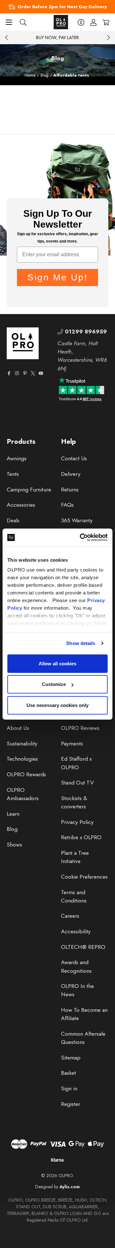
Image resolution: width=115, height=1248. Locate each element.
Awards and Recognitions (76, 966)
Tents (13, 474)
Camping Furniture (29, 489)
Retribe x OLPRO (81, 837)
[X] (33, 373)
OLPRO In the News (77, 990)
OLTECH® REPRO (83, 947)
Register (70, 1104)
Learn (13, 814)
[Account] (93, 22)
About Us (18, 728)
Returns (70, 489)
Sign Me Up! (57, 277)
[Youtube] (41, 373)
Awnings (17, 458)
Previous (6, 37)
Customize (54, 684)
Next (108, 37)
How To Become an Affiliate (84, 1014)
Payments (72, 743)
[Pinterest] (25, 373)
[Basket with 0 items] (105, 22)
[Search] (23, 22)
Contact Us (74, 458)
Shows (14, 844)
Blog (12, 829)
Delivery (70, 474)
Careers (70, 916)
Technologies (22, 759)
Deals (13, 520)
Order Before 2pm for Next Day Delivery (62, 6)
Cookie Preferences (84, 877)
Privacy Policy (77, 822)
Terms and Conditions (74, 896)
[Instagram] (17, 373)
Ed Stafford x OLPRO (76, 763)
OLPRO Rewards (26, 774)
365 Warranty (77, 520)
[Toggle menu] (9, 22)
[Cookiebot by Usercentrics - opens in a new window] (81, 537)
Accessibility (76, 931)
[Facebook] (9, 373)
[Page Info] (81, 22)
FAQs (67, 505)
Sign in (69, 1088)
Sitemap (70, 1057)
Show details (80, 643)
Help (68, 441)
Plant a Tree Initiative (75, 857)
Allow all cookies (57, 663)
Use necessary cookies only (57, 705)
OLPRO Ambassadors (23, 794)
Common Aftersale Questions (83, 1038)
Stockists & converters (74, 802)
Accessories (21, 505)
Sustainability (22, 743)
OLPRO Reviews (80, 728)
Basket (68, 1073)
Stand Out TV (77, 782)
